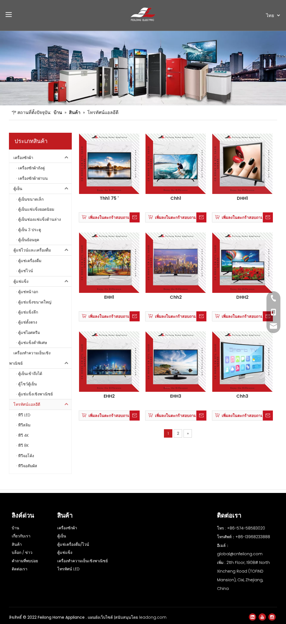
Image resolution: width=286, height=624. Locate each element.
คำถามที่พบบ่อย (25, 561)
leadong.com (152, 617)
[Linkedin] (252, 617)
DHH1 (242, 198)
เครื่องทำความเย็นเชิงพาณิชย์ (30, 358)
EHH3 (175, 396)
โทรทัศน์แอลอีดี (26, 404)
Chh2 (176, 297)
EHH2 (109, 396)
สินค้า (17, 544)
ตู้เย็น (17, 188)
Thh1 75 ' (109, 198)
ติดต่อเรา (19, 569)
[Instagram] (272, 617)
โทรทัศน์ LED (68, 569)
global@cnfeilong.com (240, 554)
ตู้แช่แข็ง (20, 281)
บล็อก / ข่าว (22, 552)
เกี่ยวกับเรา (21, 536)
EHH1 (109, 297)
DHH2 (242, 297)
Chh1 (175, 198)
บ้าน (15, 528)
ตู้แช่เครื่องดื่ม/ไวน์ (73, 544)
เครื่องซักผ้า (23, 157)
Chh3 (242, 396)
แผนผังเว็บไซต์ (101, 617)
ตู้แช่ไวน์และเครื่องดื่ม (32, 250)
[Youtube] (262, 617)
